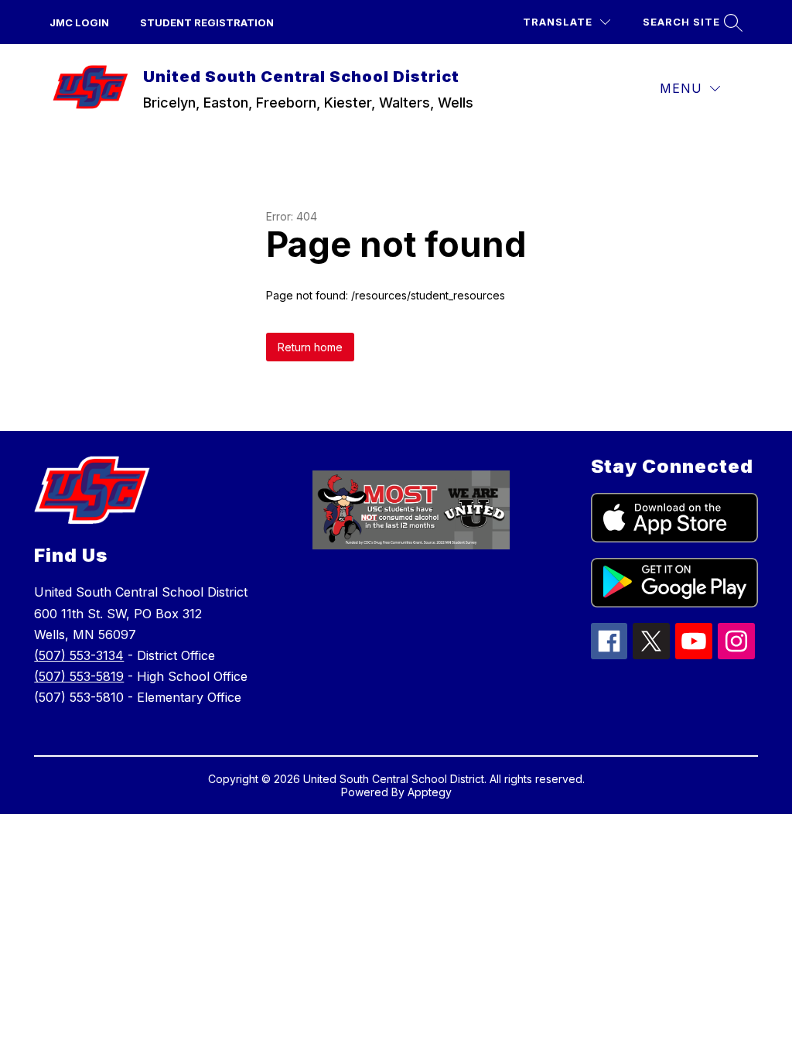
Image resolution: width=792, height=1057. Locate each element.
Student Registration (207, 22)
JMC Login (79, 22)
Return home (310, 347)
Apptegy (430, 792)
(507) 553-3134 (79, 655)
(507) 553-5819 (79, 676)
